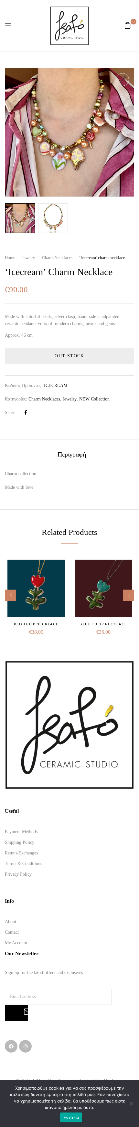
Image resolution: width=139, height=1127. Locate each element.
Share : (11, 412)
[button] (127, 25)
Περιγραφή (72, 454)
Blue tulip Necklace (103, 624)
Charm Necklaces (57, 257)
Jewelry (28, 257)
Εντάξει (71, 1117)
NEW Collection (94, 399)
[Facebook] (25, 412)
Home (10, 257)
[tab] (71, 454)
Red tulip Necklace (36, 624)
